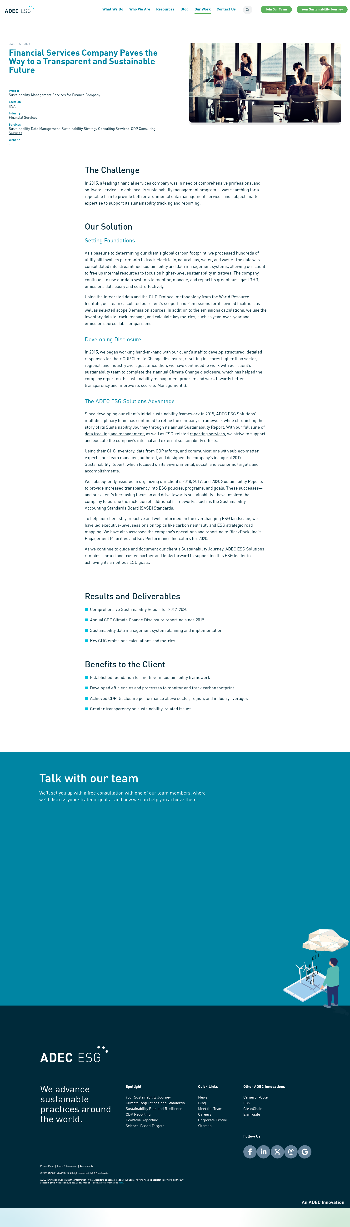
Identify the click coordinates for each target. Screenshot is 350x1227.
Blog (184, 9)
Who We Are (139, 9)
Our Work (203, 9)
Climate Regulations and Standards (155, 1103)
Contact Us (226, 9)
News (203, 1097)
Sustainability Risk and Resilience (154, 1109)
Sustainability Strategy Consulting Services (95, 129)
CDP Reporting (138, 1115)
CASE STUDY (20, 44)
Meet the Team (210, 1109)
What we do (112, 9)
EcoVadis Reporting (142, 1120)
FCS (246, 1103)
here (121, 1183)
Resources (165, 9)
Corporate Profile (212, 1120)
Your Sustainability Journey (148, 1097)
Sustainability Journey (127, 427)
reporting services (207, 434)
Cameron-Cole (255, 1097)
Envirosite (251, 1115)
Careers (204, 1115)
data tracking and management (114, 434)
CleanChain (252, 1109)
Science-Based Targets (145, 1126)
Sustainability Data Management (34, 129)
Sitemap (205, 1126)
